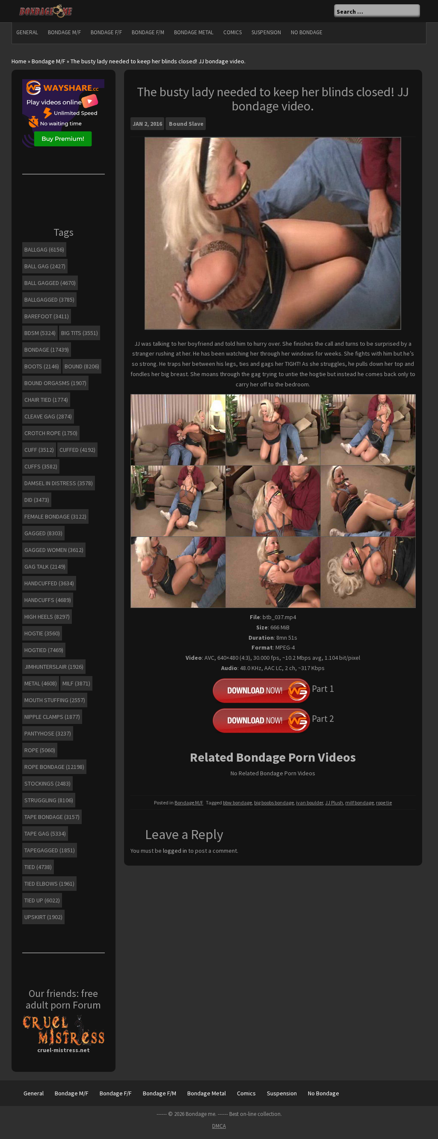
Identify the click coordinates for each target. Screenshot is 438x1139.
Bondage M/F (64, 32)
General (27, 32)
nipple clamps (52, 717)
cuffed (77, 450)
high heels (47, 616)
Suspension (266, 32)
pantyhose (47, 733)
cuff (39, 450)
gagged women (53, 550)
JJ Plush (334, 802)
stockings (47, 783)
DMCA (219, 1126)
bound (82, 366)
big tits (79, 333)
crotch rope (50, 433)
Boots (41, 366)
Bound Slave (186, 124)
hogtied (43, 650)
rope (39, 750)
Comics (232, 32)
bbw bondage (237, 802)
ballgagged (49, 299)
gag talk (44, 566)
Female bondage (55, 516)
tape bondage (52, 817)
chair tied (46, 399)
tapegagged (49, 850)
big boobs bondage (274, 802)
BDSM (40, 333)
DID (36, 500)
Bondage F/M (148, 32)
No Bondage (307, 32)
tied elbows (49, 883)
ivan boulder (309, 802)
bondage (46, 349)
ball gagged (50, 283)
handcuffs (47, 600)
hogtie (42, 633)
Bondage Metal (193, 32)
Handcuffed (49, 583)
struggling (48, 800)
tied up (42, 900)
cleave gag (48, 416)
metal (40, 683)
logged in (175, 850)
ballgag (44, 249)
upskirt (43, 917)
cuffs (40, 466)
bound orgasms (55, 383)
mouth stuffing (54, 700)
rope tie (384, 802)
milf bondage (359, 802)
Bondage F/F (106, 32)
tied (38, 867)
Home (19, 61)
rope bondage (54, 767)
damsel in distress (58, 483)
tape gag (45, 833)
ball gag (44, 266)
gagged (43, 533)
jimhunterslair (53, 666)
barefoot (46, 316)
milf (76, 683)
